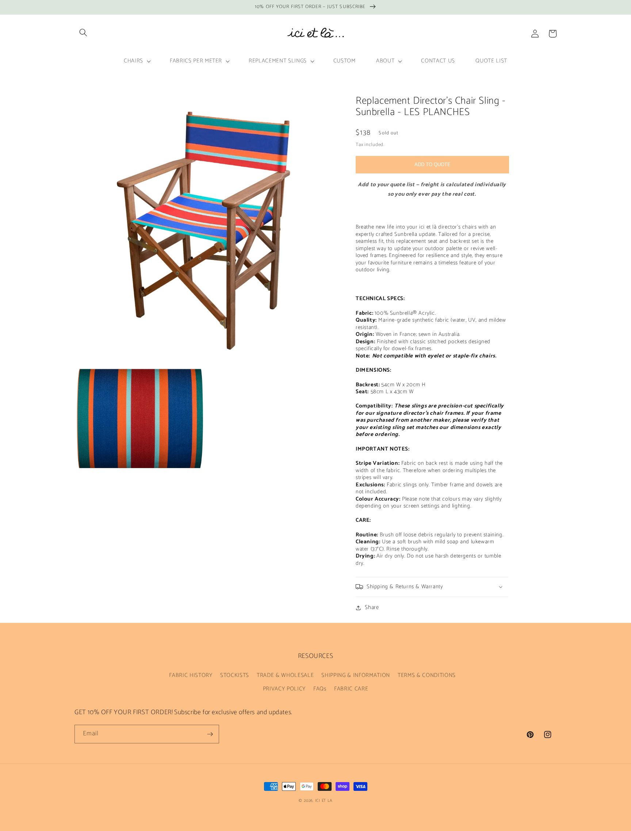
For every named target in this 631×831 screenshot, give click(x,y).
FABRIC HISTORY (190, 675)
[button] (83, 32)
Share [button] (372, 607)
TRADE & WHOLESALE (285, 675)
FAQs (319, 688)
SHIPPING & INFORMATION (355, 675)
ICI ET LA (323, 800)
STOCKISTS (234, 675)
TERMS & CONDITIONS (427, 675)
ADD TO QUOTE (432, 164)
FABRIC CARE (351, 688)
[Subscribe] (210, 734)
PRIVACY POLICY (284, 688)
